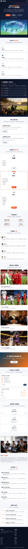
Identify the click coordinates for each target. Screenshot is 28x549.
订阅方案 (16, 533)
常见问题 (2, 541)
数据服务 (16, 541)
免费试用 (2, 540)
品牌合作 (16, 539)
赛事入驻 (16, 540)
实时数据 (16, 532)
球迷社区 (16, 535)
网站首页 (2, 539)
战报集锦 (16, 534)
